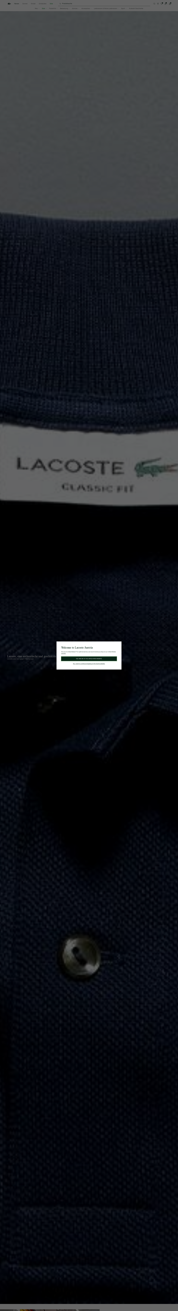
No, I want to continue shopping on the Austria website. (89, 663)
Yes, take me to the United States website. (89, 658)
